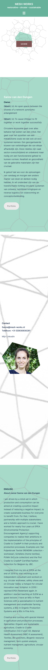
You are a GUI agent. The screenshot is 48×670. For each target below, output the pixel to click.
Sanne (24, 44)
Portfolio (11, 206)
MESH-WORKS (24, 4)
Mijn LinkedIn (8, 336)
